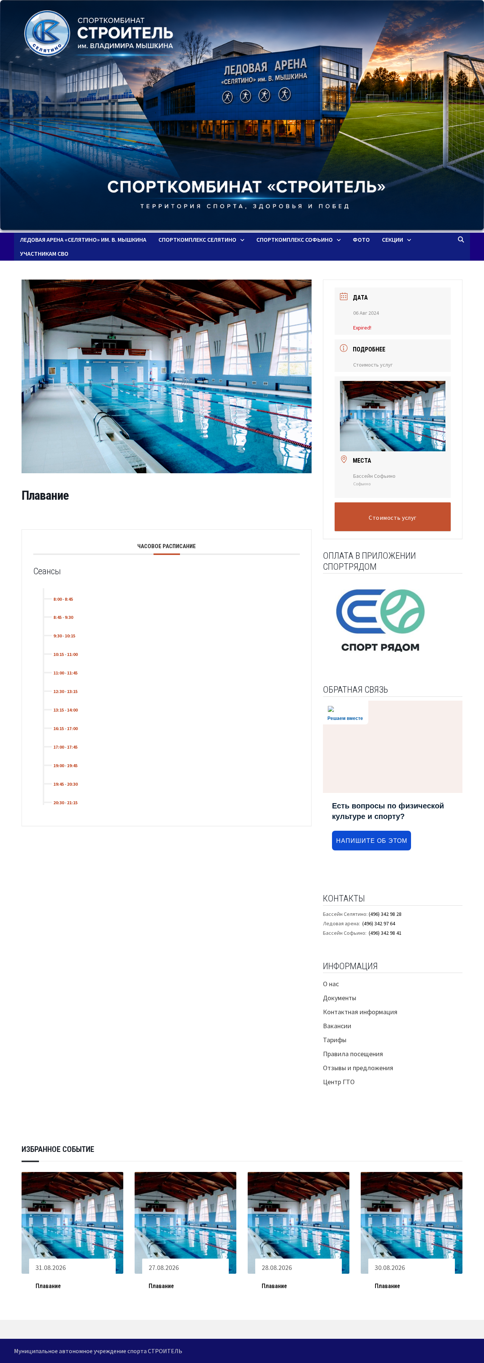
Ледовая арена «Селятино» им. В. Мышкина (83, 239)
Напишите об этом (371, 841)
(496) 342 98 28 (385, 914)
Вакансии (337, 1025)
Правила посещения (353, 1053)
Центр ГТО (339, 1081)
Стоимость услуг (372, 364)
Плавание (48, 1286)
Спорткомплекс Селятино (197, 239)
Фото (361, 239)
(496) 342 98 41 (385, 932)
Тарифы (334, 1039)
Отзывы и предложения (358, 1067)
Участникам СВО (44, 253)
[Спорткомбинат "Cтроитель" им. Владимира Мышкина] (242, 116)
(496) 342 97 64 (378, 923)
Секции (392, 239)
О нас (331, 983)
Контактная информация (360, 1011)
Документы (339, 997)
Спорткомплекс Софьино (294, 239)
